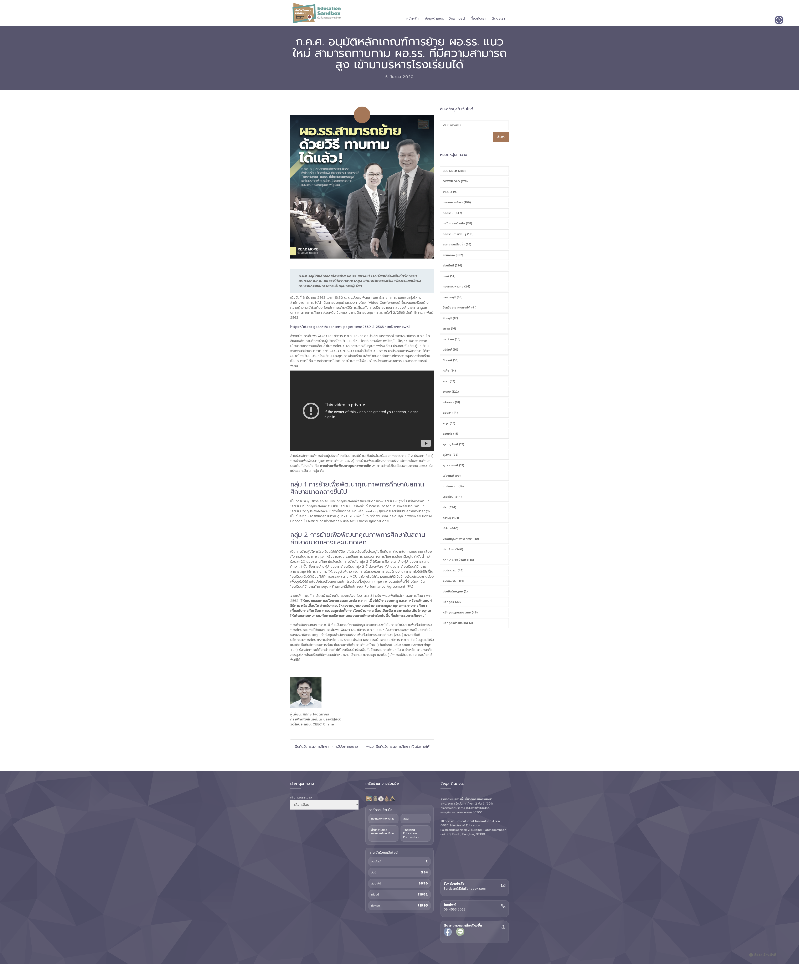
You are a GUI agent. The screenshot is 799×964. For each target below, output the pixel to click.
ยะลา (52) (449, 381)
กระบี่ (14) (449, 276)
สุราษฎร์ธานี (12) (453, 444)
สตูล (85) (449, 423)
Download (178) (455, 181)
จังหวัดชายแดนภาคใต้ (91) (459, 308)
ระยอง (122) (451, 392)
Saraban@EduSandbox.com (465, 888)
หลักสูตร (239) (453, 602)
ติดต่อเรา (498, 18)
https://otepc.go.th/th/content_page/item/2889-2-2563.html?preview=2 (350, 326)
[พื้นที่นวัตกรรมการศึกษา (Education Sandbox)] (316, 13)
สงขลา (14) (450, 413)
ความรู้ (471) (451, 518)
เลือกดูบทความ (301, 797)
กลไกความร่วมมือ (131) (457, 223)
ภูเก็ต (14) (449, 371)
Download (457, 18)
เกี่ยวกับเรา (477, 18)
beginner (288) (454, 171)
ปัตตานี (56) (451, 360)
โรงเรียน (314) (452, 497)
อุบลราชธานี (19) (453, 465)
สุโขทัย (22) (450, 455)
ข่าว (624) (449, 507)
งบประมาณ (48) (453, 570)
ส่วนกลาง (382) (453, 255)
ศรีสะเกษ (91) (451, 402)
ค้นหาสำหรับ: (452, 125)
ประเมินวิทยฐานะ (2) (455, 591)
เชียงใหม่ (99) (452, 476)
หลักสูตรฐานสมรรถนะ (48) (460, 612)
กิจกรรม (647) (452, 213)
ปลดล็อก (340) (453, 549)
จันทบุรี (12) (450, 318)
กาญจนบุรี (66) (453, 297)
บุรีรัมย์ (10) (450, 350)
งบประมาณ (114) (453, 581)
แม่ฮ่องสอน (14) (453, 486)
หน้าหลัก (412, 18)
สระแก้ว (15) (450, 434)
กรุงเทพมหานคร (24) (456, 287)
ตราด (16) (449, 329)
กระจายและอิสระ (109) (457, 202)
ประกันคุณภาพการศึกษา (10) (461, 539)
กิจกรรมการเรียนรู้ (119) (458, 234)
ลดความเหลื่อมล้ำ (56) (457, 244)
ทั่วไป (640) (450, 528)
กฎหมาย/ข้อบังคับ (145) (458, 560)
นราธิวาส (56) (451, 339)
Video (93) (451, 192)
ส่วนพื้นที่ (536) (452, 265)
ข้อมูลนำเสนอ (434, 18)
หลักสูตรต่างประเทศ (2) (458, 623)
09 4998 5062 (454, 909)
